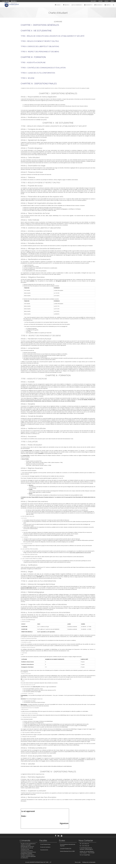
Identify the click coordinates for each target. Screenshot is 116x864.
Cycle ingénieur (77, 5)
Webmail (112, 1)
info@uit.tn (14, 1)
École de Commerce (45, 847)
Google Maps (86, 854)
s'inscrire (100, 1)
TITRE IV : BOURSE (27, 78)
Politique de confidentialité (88, 862)
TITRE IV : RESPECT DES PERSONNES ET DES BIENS (40, 52)
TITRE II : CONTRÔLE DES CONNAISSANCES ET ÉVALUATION (43, 68)
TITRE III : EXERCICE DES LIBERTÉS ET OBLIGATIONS (40, 46)
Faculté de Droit (44, 849)
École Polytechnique (45, 844)
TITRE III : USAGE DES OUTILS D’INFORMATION (38, 73)
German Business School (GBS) (67, 851)
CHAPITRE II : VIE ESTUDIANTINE (36, 30)
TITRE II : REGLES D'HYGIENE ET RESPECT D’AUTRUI (40, 41)
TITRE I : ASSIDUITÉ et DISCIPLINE (33, 62)
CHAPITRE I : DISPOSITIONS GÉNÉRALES (40, 25)
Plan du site (77, 862)
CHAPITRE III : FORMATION (33, 57)
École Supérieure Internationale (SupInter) (67, 845)
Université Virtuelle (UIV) (65, 848)
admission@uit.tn (89, 849)
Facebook (55, 836)
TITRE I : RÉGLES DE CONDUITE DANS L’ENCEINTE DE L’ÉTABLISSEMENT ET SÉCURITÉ (52, 36)
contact (106, 1)
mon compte (93, 1)
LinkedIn (58, 836)
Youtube (61, 836)
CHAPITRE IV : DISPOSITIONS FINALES (39, 83)
